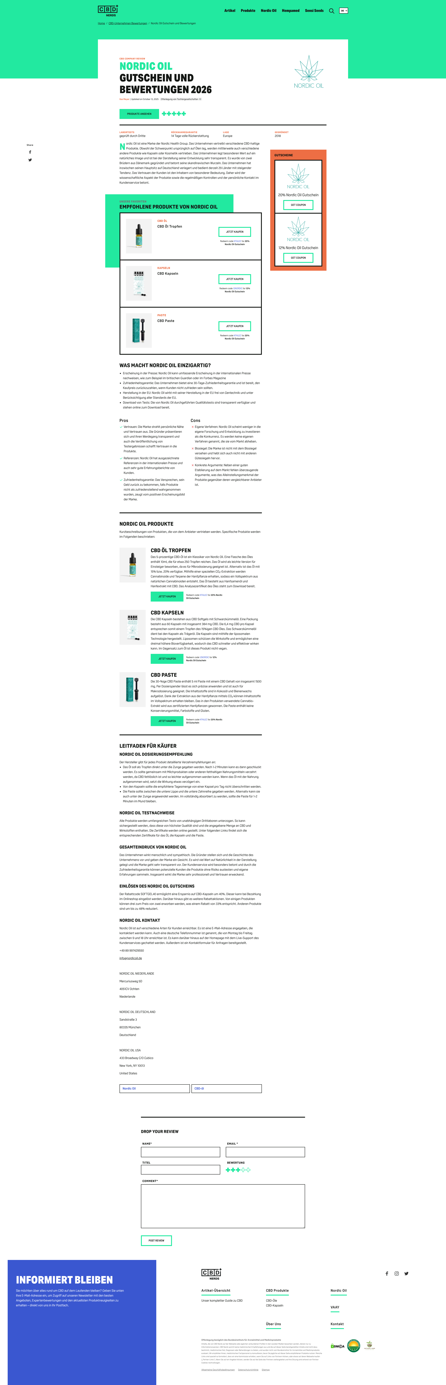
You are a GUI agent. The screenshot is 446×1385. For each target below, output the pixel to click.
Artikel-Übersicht (215, 1290)
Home (101, 23)
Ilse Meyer (124, 99)
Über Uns (273, 1324)
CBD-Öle (271, 1301)
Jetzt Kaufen (235, 232)
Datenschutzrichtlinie (248, 1370)
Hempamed (291, 10)
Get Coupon (298, 205)
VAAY (335, 1307)
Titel (146, 1162)
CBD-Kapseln (274, 1306)
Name (147, 1144)
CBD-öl (199, 1089)
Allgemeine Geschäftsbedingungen (218, 1370)
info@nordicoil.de (131, 958)
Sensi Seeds (314, 10)
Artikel (229, 10)
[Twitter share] (30, 161)
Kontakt (337, 1324)
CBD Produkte (277, 1290)
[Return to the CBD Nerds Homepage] (108, 15)
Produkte (248, 10)
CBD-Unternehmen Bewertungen (128, 23)
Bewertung (236, 1162)
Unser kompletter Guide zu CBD (222, 1301)
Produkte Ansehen (139, 114)
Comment (150, 1181)
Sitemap (266, 1370)
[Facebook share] (30, 153)
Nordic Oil (268, 10)
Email (232, 1144)
